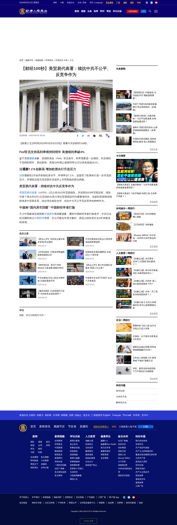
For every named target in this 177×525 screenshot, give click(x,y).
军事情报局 (75, 461)
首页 (21, 60)
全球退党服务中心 (87, 503)
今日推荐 (120, 156)
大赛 (62, 3)
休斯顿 (64, 415)
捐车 (132, 3)
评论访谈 (117, 11)
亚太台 (86, 415)
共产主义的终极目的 (144, 451)
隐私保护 (58, 497)
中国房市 (49, 214)
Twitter (151, 2)
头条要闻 (34, 457)
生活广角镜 (123, 441)
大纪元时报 (49, 503)
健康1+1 (104, 441)
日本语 (136, 415)
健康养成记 (105, 451)
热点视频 (45, 457)
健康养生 (106, 436)
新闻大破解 (75, 458)
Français (116, 415)
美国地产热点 (91, 465)
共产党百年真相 (142, 447)
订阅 (145, 426)
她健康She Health (108, 444)
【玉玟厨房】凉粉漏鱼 (143, 224)
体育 (48, 445)
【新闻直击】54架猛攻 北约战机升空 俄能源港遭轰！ (144, 95)
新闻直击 (58, 454)
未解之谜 (89, 441)
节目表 (72, 426)
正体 (79, 3)
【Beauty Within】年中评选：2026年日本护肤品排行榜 (144, 238)
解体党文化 (121, 402)
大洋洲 (56, 415)
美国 (32, 445)
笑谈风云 (89, 444)
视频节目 (29, 60)
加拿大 (40, 415)
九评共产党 (121, 396)
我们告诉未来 (141, 441)
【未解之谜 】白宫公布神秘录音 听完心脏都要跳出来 (144, 305)
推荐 (96, 11)
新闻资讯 (44, 426)
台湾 (40, 445)
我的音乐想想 (124, 475)
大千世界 (122, 461)
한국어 (145, 415)
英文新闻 (109, 3)
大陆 (32, 452)
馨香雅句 (89, 451)
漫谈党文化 (140, 479)
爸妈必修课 (90, 458)
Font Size (101, 135)
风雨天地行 (140, 468)
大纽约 (32, 415)
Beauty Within (124, 458)
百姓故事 (139, 475)
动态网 (111, 503)
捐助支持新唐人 (101, 426)
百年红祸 (120, 391)
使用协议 (69, 497)
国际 (32, 442)
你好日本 (122, 444)
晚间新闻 (58, 451)
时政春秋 (74, 451)
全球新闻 (58, 441)
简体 (84, 3)
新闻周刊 (58, 458)
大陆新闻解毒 (76, 475)
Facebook (146, 2)
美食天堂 (122, 451)
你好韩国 (122, 447)
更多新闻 (154, 246)
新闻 (77, 11)
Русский (127, 415)
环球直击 (49, 60)
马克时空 (74, 472)
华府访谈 (58, 461)
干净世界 (62, 503)
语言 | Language (96, 3)
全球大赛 (45, 467)
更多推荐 (154, 202)
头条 (89, 11)
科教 (40, 452)
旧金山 (78, 415)
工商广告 (139, 486)
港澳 (40, 442)
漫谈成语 (89, 454)
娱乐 (48, 442)
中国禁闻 (58, 447)
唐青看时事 (75, 465)
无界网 (120, 503)
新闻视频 (60, 436)
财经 (40, 449)
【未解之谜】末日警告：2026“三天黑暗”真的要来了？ (144, 261)
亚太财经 (58, 475)
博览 (108, 11)
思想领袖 (74, 454)
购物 (139, 3)
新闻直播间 (133, 11)
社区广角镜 (59, 468)
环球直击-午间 (61, 60)
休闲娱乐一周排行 (125, 208)
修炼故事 (139, 482)
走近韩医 (104, 458)
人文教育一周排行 (125, 253)
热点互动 (74, 444)
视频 (83, 11)
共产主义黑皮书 (142, 472)
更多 (141, 503)
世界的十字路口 (77, 468)
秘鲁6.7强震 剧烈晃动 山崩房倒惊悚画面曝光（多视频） (145, 130)
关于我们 (36, 497)
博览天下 (34, 464)
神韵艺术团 (36, 503)
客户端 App (114, 497)
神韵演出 (34, 467)
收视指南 (47, 497)
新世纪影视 (131, 503)
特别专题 (120, 385)
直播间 (84, 426)
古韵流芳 (89, 447)
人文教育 (90, 436)
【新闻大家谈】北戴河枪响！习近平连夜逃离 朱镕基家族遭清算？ (144, 118)
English (106, 415)
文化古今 (89, 461)
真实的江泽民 (141, 461)
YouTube (156, 2)
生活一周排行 (123, 320)
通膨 (31, 158)
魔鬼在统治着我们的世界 (146, 454)
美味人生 (122, 454)
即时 (102, 11)
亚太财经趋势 (60, 472)
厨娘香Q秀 (122, 465)
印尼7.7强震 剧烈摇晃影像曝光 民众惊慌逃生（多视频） (145, 107)
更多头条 (154, 149)
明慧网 (102, 503)
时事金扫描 (75, 447)
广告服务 (91, 497)
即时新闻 (34, 460)
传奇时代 (139, 444)
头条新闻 (120, 68)
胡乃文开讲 (105, 447)
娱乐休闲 (123, 436)
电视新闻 (39, 60)
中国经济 (39, 218)
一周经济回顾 (60, 465)
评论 (32, 449)
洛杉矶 (48, 415)
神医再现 (104, 454)
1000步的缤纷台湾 (125, 470)
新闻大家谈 (75, 441)
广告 (118, 3)
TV (144, 11)
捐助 (125, 3)
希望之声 (73, 503)
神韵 (55, 3)
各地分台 (70, 3)
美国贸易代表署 (28, 192)
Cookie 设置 (88, 521)
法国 (21, 175)
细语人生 (74, 479)
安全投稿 (80, 497)
